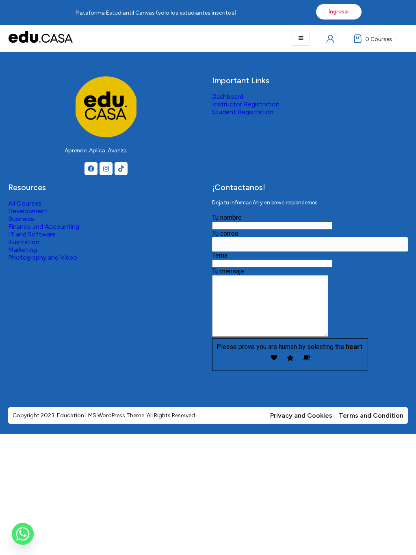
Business (21, 219)
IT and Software (32, 234)
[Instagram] (106, 168)
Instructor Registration (246, 104)
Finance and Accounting (43, 226)
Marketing (22, 250)
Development (28, 211)
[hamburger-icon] (301, 39)
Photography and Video (42, 257)
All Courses (24, 203)
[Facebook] (91, 168)
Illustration (23, 242)
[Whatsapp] (23, 534)
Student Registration (242, 112)
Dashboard (227, 96)
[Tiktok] (121, 168)
